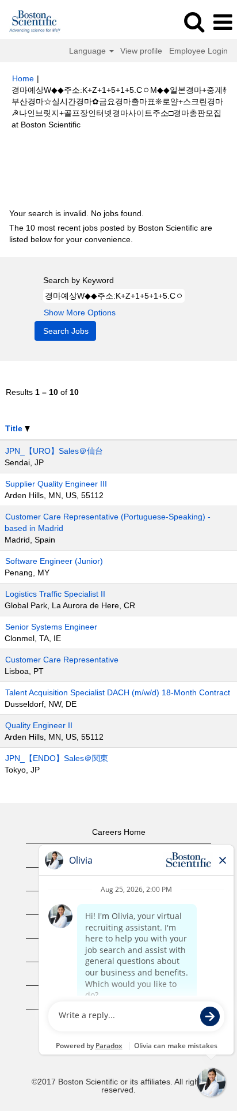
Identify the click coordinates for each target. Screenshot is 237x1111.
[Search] (193, 21)
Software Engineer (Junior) (54, 561)
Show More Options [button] (80, 312)
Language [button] (88, 50)
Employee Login (198, 50)
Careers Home (119, 832)
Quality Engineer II (38, 725)
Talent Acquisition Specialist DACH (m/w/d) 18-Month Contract (117, 692)
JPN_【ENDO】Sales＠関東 (56, 758)
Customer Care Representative (61, 659)
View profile (141, 50)
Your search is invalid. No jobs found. (76, 213)
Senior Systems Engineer (51, 626)
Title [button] (15, 428)
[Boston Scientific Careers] (31, 22)
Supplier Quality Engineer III (56, 483)
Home (23, 78)
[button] (222, 22)
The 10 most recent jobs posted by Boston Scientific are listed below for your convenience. (110, 233)
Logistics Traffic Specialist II (55, 593)
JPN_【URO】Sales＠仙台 (54, 450)
